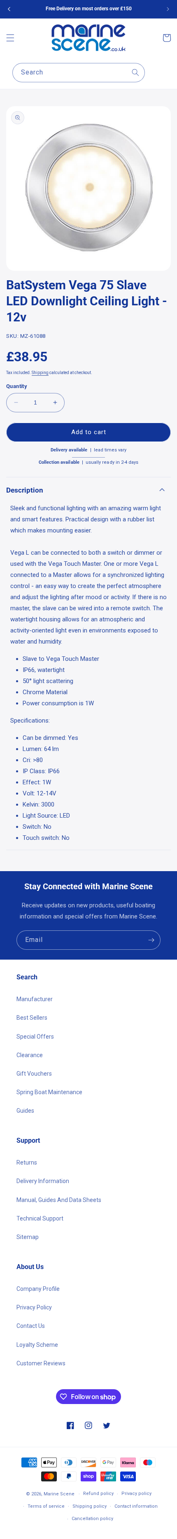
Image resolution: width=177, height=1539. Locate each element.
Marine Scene (59, 1494)
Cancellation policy (92, 1518)
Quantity (16, 386)
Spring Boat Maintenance (49, 1092)
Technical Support (39, 1218)
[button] (10, 38)
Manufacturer (34, 999)
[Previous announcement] (9, 9)
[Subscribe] (151, 940)
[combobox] (78, 72)
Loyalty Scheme (37, 1344)
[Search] (135, 72)
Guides (25, 1110)
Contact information (136, 1506)
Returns (26, 1162)
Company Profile (38, 1289)
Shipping (40, 372)
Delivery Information (42, 1181)
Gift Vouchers (34, 1073)
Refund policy (98, 1493)
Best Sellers (31, 1017)
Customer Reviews (40, 1363)
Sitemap (27, 1237)
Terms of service (46, 1506)
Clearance (29, 1055)
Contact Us (30, 1326)
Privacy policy (136, 1493)
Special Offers (35, 1036)
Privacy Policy (34, 1307)
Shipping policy (89, 1506)
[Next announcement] (168, 9)
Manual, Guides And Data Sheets (58, 1200)
